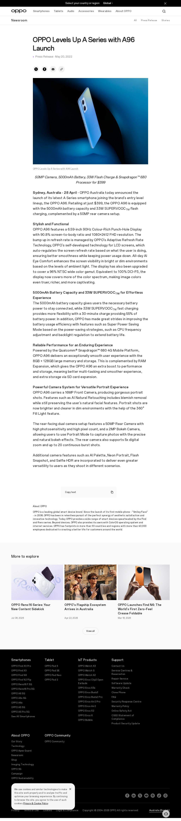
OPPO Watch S (86, 670)
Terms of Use (31, 810)
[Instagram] (153, 795)
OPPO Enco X (85, 715)
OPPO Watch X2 (87, 675)
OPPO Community (54, 741)
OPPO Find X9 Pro (21, 666)
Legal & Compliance (67, 810)
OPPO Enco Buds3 (88, 692)
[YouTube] (146, 795)
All (135, 20)
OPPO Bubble (85, 720)
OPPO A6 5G (18, 693)
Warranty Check (120, 688)
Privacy (15, 810)
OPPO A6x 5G (18, 698)
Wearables (104, 11)
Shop (14, 760)
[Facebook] (127, 795)
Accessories (86, 11)
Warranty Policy (120, 706)
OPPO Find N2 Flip (21, 680)
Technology (17, 746)
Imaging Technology (22, 764)
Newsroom (17, 755)
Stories (166, 20)
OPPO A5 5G (18, 707)
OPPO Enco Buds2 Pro (90, 697)
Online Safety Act (122, 711)
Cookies (47, 810)
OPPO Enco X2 (86, 711)
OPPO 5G (16, 769)
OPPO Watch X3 (87, 666)
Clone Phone (119, 692)
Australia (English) (159, 810)
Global (107, 3)
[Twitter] (140, 795)
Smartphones (41, 11)
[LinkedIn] (134, 795)
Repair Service (120, 679)
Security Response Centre (126, 701)
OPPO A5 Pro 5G (20, 712)
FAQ (114, 697)
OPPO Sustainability (22, 778)
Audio (70, 11)
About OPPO (124, 11)
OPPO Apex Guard (21, 751)
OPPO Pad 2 (51, 680)
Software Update (122, 683)
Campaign (16, 773)
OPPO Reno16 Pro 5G (22, 689)
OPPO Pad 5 (51, 666)
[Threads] (165, 795)
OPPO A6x (16, 703)
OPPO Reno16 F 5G (21, 684)
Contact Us (118, 666)
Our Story (16, 741)
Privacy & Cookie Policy (35, 803)
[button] (166, 813)
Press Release (149, 20)
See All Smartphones (23, 716)
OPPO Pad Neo (53, 675)
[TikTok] (159, 795)
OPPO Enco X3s (86, 688)
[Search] (164, 11)
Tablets (58, 11)
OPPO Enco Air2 (87, 706)
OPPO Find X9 (19, 670)
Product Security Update (126, 723)
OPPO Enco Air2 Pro (89, 701)
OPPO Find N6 (19, 675)
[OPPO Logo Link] (18, 11)
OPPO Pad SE (52, 670)
